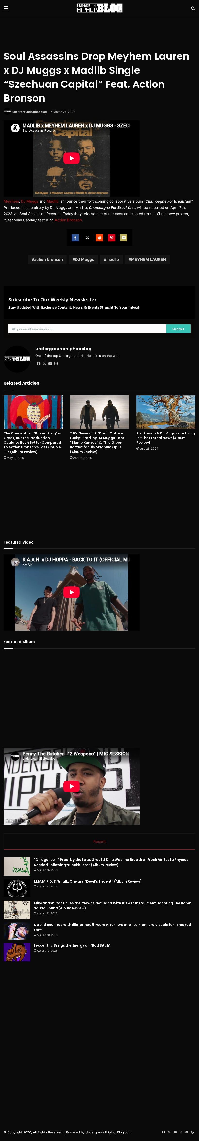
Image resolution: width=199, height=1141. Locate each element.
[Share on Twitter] (87, 237)
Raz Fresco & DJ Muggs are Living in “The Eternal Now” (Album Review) (165, 438)
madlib (112, 259)
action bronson (48, 259)
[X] (44, 364)
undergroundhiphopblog (29, 111)
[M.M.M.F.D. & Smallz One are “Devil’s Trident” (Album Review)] (17, 888)
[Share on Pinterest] (111, 237)
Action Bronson (68, 220)
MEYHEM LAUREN (148, 259)
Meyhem (11, 201)
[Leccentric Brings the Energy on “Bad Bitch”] (17, 952)
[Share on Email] (123, 237)
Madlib (52, 201)
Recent (99, 841)
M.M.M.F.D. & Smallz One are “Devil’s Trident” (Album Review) (88, 881)
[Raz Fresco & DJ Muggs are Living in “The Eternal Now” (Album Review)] (165, 412)
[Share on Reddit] (99, 237)
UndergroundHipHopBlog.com (108, 1132)
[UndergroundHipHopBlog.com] (99, 8)
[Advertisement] (99, 32)
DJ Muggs (29, 201)
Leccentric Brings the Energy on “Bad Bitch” (72, 945)
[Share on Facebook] (75, 237)
